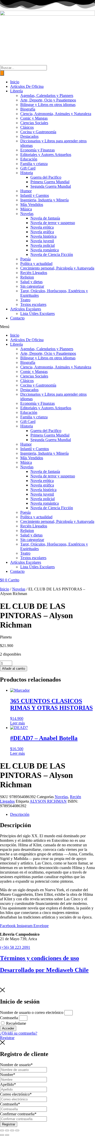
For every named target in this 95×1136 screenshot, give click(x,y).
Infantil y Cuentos (34, 195)
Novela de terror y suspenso (52, 223)
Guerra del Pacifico (45, 177)
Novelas (26, 213)
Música (26, 209)
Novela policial (42, 245)
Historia (26, 173)
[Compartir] (12, 1130)
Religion (27, 277)
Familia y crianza (34, 163)
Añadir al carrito (13, 668)
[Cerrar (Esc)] (17, 1130)
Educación (28, 159)
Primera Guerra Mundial (49, 182)
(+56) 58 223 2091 (15, 947)
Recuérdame (15, 1023)
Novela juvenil (42, 241)
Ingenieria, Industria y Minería (44, 200)
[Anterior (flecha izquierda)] (2, 1135)
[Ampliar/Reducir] (2, 1130)
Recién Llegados (33, 273)
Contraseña (9, 1018)
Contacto (17, 318)
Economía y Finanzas (37, 150)
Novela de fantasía (45, 218)
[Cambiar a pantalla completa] (7, 1130)
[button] (47, 326)
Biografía (27, 109)
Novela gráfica (42, 232)
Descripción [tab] (19, 814)
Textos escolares (33, 304)
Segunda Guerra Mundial (50, 186)
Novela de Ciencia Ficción (51, 254)
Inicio (14, 82)
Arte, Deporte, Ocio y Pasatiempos (48, 100)
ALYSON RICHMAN (48, 801)
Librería (16, 91)
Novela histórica (43, 236)
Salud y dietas (31, 282)
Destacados (29, 136)
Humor (26, 191)
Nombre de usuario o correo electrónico (31, 1012)
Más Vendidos (31, 204)
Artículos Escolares (25, 309)
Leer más (17, 723)
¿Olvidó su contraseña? (18, 1033)
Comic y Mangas (34, 118)
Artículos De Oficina (27, 86)
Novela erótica (42, 227)
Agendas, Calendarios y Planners (46, 95)
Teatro (25, 300)
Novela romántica (44, 250)
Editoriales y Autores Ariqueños (45, 154)
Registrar (8, 1124)
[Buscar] (2, 73)
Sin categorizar (32, 286)
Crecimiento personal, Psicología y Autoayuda (57, 268)
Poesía (25, 259)
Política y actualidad (36, 263)
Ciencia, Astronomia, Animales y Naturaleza (55, 114)
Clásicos (27, 127)
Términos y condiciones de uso (39, 958)
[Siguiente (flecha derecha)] (7, 1135)
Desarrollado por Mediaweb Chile (44, 970)
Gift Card (27, 168)
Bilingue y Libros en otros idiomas (47, 104)
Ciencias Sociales (34, 123)
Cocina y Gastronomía (38, 132)
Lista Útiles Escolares (37, 313)
